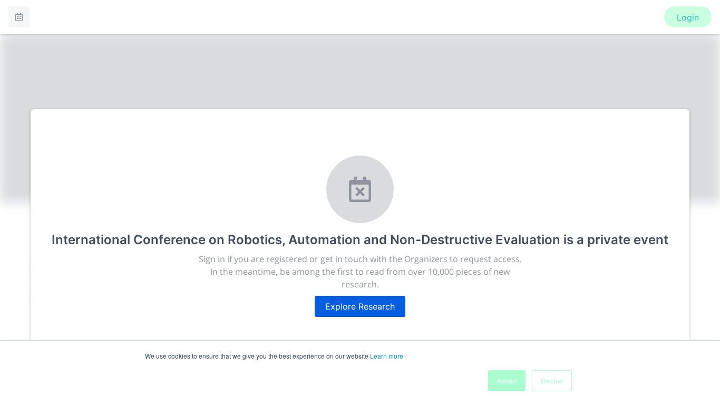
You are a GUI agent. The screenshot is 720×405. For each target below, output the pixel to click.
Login (688, 17)
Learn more (386, 355)
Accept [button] (507, 380)
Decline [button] (552, 380)
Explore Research (360, 306)
